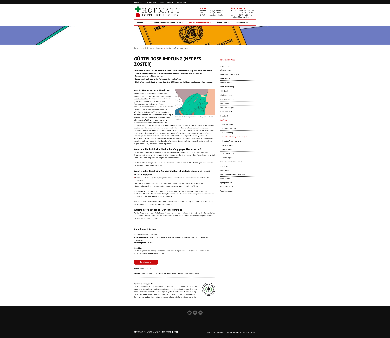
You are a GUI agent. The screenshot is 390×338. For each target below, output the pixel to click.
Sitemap (252, 332)
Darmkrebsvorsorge (227, 99)
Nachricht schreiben (216, 15)
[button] (189, 313)
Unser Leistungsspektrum (167, 22)
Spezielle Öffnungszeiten (240, 17)
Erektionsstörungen (227, 107)
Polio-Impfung (227, 149)
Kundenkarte (182, 2)
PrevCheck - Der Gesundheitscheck (232, 174)
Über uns (222, 22)
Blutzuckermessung (227, 87)
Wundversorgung (226, 191)
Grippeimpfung (227, 133)
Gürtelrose (159, 128)
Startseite (138, 2)
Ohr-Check (224, 166)
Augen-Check (225, 66)
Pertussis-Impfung (228, 145)
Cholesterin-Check (226, 95)
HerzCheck (224, 116)
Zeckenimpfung (227, 157)
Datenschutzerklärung (234, 332)
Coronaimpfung (228, 124)
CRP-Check (224, 91)
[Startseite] (164, 11)
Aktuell (140, 22)
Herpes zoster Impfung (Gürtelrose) (184, 213)
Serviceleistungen (199, 22)
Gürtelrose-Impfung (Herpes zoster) (234, 137)
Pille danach (224, 170)
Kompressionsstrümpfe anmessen (231, 162)
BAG (184, 152)
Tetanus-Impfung (228, 153)
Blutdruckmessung (226, 82)
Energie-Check (225, 103)
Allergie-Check (225, 70)
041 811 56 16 (145, 268)
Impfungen (159, 48)
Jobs (162, 2)
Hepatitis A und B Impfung (231, 141)
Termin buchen (146, 262)
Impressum (245, 332)
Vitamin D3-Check (226, 187)
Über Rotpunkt (151, 2)
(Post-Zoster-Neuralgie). (177, 141)
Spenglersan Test (226, 183)
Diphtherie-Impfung (229, 128)
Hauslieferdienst (226, 112)
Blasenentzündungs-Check (229, 74)
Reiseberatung (225, 178)
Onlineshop (241, 22)
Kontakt (170, 2)
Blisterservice (225, 78)
